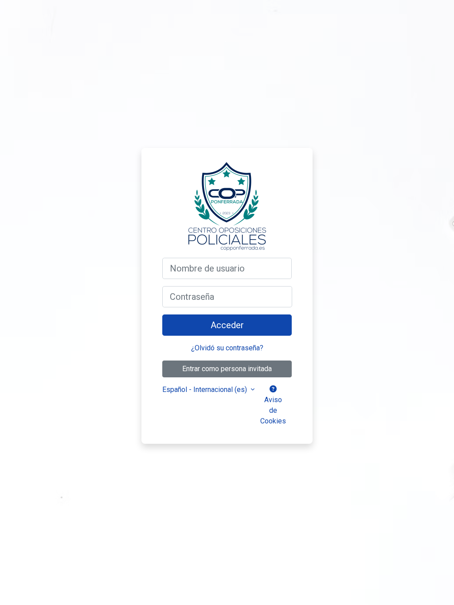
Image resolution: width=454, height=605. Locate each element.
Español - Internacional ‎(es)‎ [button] (205, 389)
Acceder (227, 325)
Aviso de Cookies (273, 410)
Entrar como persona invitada (227, 369)
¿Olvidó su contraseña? (227, 348)
